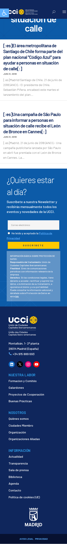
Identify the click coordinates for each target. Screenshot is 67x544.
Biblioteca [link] (15, 477)
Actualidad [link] (16, 456)
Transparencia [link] (18, 463)
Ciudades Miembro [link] (21, 425)
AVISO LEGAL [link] (27, 539)
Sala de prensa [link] (19, 470)
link (17, 296)
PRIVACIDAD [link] (41, 539)
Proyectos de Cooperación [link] (26, 394)
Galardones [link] (16, 387)
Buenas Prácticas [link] (20, 401)
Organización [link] (17, 432)
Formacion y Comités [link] (23, 381)
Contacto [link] (15, 490)
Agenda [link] (14, 483)
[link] (4, 13)
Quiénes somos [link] (19, 418)
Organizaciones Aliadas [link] (24, 439)
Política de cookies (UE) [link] (24, 497)
